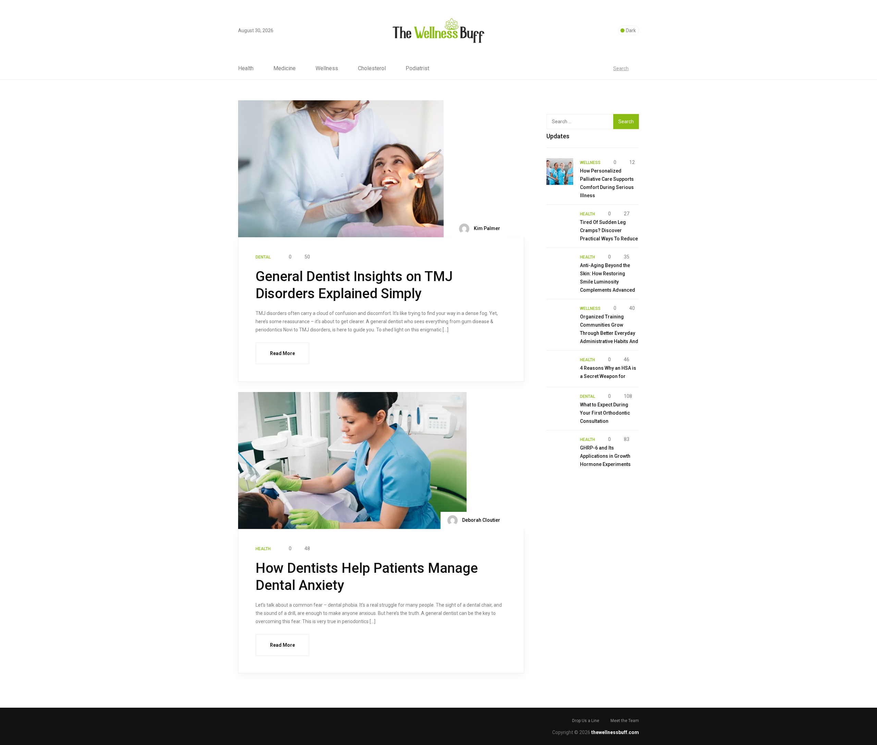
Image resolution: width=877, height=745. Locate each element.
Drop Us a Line (585, 720)
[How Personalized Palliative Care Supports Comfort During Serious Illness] (559, 171)
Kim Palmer (486, 228)
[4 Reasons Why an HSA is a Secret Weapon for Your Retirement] (559, 368)
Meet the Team (624, 720)
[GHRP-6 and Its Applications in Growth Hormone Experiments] (559, 448)
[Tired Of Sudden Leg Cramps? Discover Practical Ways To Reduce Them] (559, 223)
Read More (282, 353)
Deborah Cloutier (480, 520)
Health (246, 68)
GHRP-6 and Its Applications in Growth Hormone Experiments (605, 456)
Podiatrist (417, 68)
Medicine (284, 68)
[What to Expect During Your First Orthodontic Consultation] (559, 405)
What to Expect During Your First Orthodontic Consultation (605, 413)
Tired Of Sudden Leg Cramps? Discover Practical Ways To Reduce (609, 230)
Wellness (327, 68)
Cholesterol (372, 68)
